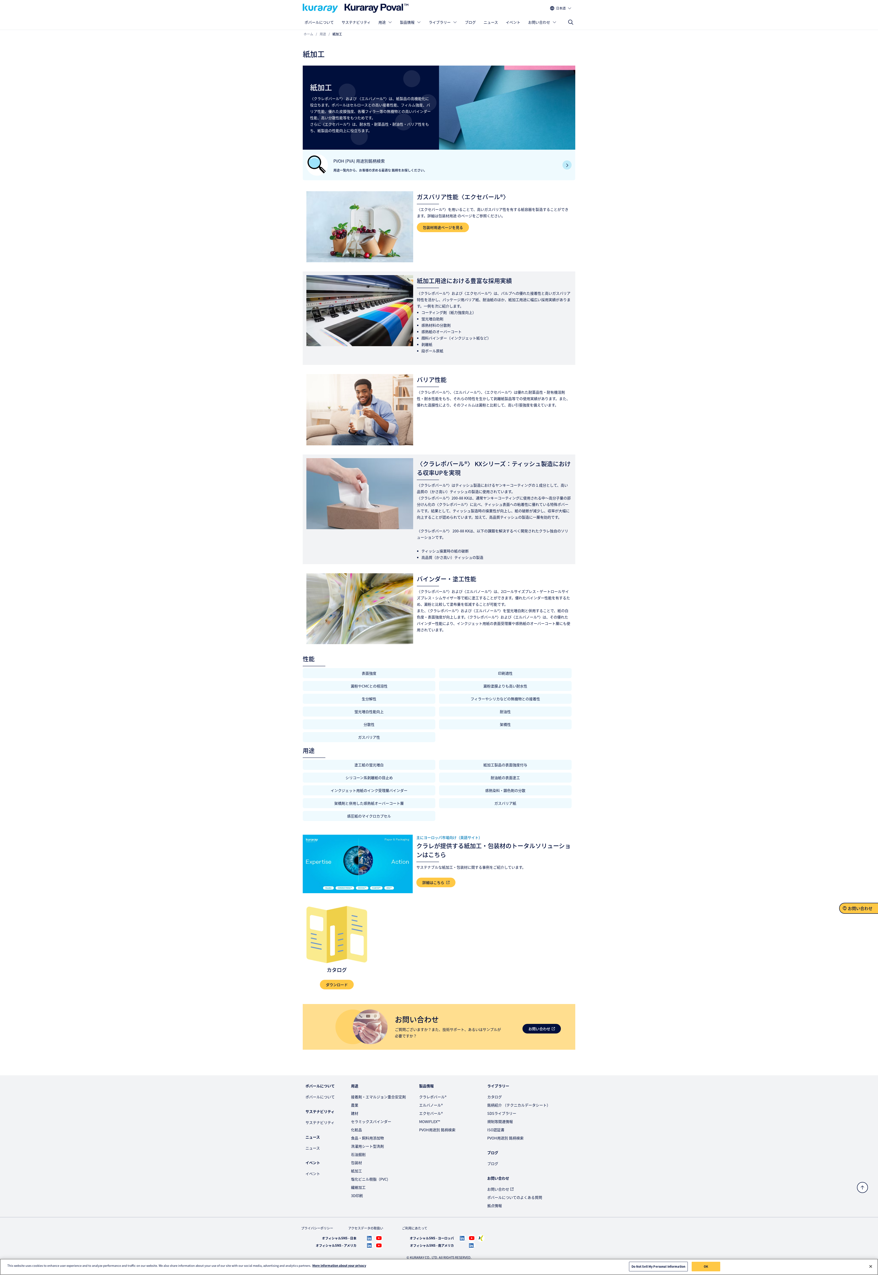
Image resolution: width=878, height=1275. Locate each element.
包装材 (356, 1162)
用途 (382, 22)
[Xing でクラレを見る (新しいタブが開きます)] (481, 1238)
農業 (354, 1105)
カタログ (494, 1097)
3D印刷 (357, 1195)
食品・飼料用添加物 (367, 1138)
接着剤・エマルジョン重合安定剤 (378, 1097)
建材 (354, 1113)
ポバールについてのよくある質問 (514, 1197)
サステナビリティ (356, 22)
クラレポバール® (433, 1097)
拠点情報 (494, 1205)
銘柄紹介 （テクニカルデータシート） (518, 1105)
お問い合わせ (539, 22)
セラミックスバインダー (371, 1121)
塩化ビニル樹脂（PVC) (369, 1179)
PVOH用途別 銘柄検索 (437, 1129)
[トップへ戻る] (862, 1187)
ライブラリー (440, 22)
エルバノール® (431, 1105)
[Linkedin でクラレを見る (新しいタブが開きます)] (369, 1238)
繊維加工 (358, 1187)
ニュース (491, 22)
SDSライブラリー (501, 1113)
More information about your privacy (339, 1265)
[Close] (871, 1266)
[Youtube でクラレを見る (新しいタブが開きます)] (379, 1238)
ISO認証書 (495, 1129)
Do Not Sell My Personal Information (658, 1266)
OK (706, 1266)
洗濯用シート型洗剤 (367, 1146)
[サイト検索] (570, 22)
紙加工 (356, 1171)
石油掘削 (358, 1154)
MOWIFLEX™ (429, 1121)
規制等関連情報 (500, 1121)
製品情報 (407, 22)
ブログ (470, 22)
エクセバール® (431, 1113)
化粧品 (356, 1129)
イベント (513, 22)
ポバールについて (319, 22)
